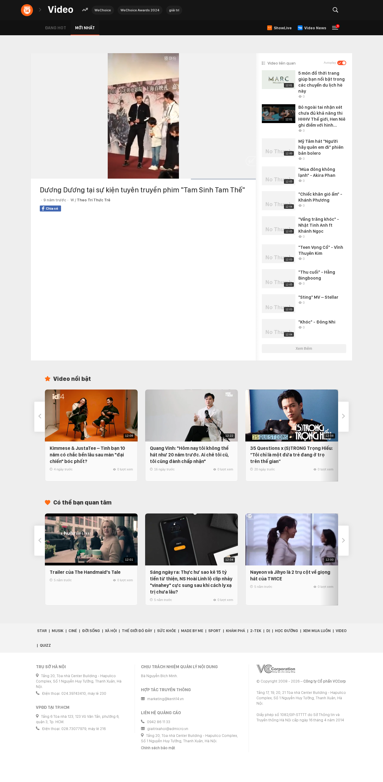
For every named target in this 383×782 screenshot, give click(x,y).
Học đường (286, 630)
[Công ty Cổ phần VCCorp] (275, 669)
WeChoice (103, 10)
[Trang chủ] (60, 10)
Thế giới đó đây (137, 630)
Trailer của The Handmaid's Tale (85, 572)
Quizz (45, 645)
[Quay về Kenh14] (27, 10)
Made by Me (192, 630)
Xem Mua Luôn (317, 630)
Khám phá (235, 630)
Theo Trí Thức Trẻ (93, 200)
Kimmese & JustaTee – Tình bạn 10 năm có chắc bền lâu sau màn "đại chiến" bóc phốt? (87, 454)
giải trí (174, 10)
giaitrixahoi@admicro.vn (167, 728)
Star (42, 630)
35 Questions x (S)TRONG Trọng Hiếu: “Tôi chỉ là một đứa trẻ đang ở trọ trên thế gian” (291, 454)
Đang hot (55, 27)
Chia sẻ (52, 208)
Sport (214, 630)
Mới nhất (85, 27)
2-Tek (255, 630)
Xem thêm (304, 348)
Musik (57, 630)
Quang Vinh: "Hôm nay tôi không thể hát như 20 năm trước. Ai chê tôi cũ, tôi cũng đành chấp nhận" (189, 454)
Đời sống (91, 630)
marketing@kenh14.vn (165, 699)
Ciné (73, 630)
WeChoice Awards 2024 (140, 10)
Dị (268, 630)
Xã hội (111, 630)
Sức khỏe (166, 630)
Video (341, 630)
